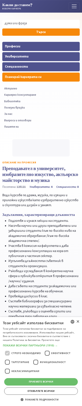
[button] (41, 345)
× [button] (77, 321)
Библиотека (12, 101)
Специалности (16, 66)
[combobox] (72, 322)
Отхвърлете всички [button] (41, 391)
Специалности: (67, 187)
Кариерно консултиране (20, 95)
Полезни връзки (14, 108)
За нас (8, 114)
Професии (12, 46)
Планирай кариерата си (23, 77)
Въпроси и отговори (17, 120)
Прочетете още (51, 340)
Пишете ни (11, 127)
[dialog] (41, 361)
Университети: (41, 187)
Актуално (10, 89)
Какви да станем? (17, 6)
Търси (41, 32)
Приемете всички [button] (41, 381)
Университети (17, 56)
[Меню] (74, 6)
